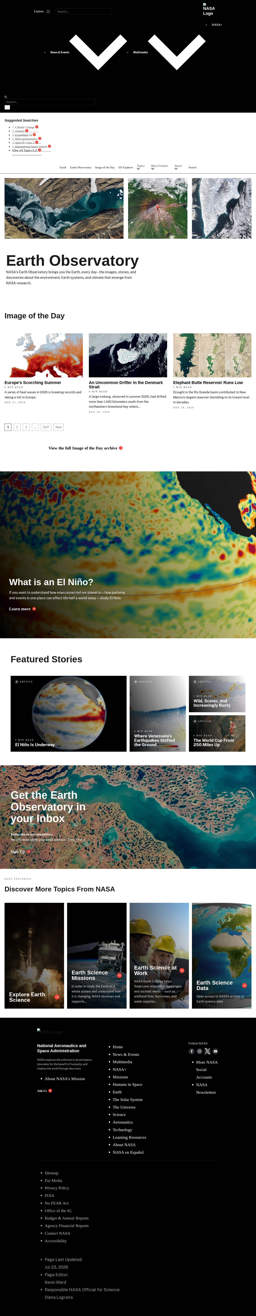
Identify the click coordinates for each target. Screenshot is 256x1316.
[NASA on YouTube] (215, 1051)
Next (58, 427)
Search (192, 167)
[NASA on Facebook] (192, 1051)
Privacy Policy (76, 839)
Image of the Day (105, 167)
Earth (63, 167)
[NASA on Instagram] (200, 1051)
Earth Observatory (81, 167)
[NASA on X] (207, 1051)
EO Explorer (125, 167)
